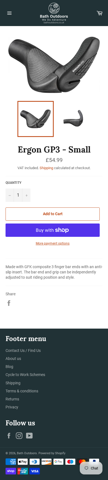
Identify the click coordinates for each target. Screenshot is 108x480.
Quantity (13, 183)
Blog (9, 366)
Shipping (46, 168)
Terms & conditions (22, 391)
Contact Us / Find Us (23, 350)
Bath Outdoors (27, 453)
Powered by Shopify (51, 453)
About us (13, 358)
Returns (12, 399)
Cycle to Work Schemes (25, 374)
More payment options (53, 243)
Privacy (12, 407)
